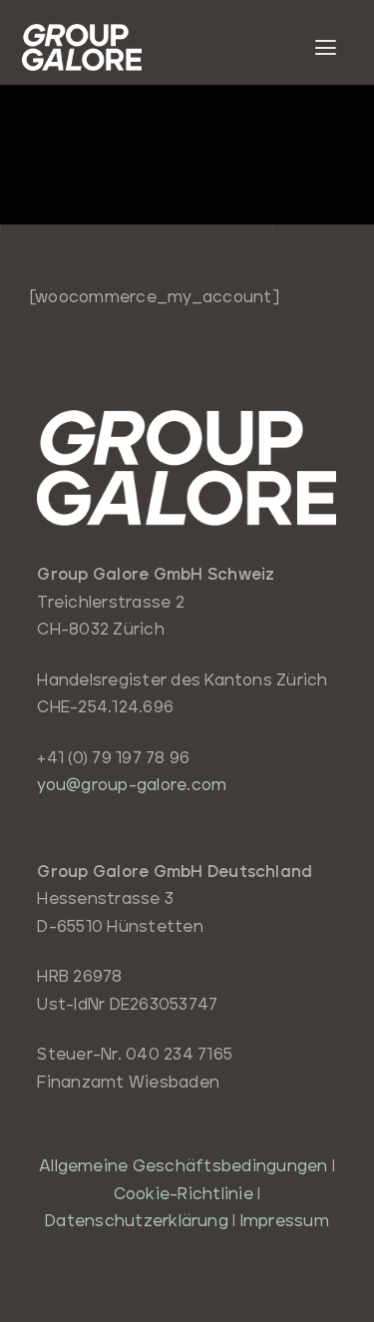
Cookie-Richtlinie (183, 1194)
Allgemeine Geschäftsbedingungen (183, 1166)
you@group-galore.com (131, 785)
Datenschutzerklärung (136, 1221)
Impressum (284, 1221)
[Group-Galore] (82, 32)
